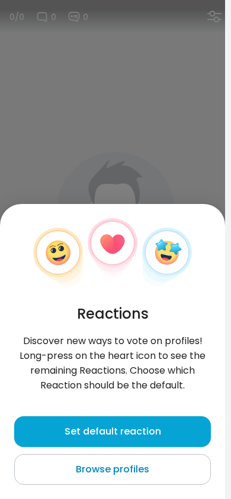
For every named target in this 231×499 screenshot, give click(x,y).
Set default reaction (113, 431)
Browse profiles (112, 469)
